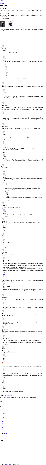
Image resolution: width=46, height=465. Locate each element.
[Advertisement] (21, 37)
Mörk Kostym (3, 413)
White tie (3, 421)
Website (1, 401)
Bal (2, 428)
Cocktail (3, 423)
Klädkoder (2, 0)
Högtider (6, 434)
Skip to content (2, 3)
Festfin (2, 418)
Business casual (3, 424)
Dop (2, 427)
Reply (2, 55)
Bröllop (2, 429)
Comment (1, 406)
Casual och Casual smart (4, 422)
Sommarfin (3, 417)
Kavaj (2, 412)
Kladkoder (7, 395)
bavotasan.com (17, 464)
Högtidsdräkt (3, 414)
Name (1, 398)
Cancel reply (10, 395)
